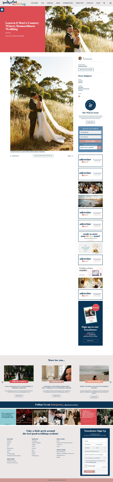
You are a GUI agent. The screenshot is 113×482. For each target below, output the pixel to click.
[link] (2, 10)
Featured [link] (34, 3)
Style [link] (33, 450)
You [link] (42, 3)
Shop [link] (98, 3)
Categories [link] (34, 441)
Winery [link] (80, 82)
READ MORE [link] (90, 122)
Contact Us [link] (59, 444)
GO (99, 147)
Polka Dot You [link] (56, 381)
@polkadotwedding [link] (71, 405)
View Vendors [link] (90, 141)
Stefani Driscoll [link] (82, 66)
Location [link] (34, 448)
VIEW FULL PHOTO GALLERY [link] (86, 69)
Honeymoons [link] (68, 3)
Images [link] (33, 444)
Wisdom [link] (50, 3)
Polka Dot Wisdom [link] (94, 381)
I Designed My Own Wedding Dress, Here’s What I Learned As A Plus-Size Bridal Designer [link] (56, 387)
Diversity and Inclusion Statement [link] (64, 442)
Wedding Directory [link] (11, 460)
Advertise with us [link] (61, 455)
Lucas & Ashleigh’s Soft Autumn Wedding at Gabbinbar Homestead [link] (19, 387)
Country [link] (80, 81)
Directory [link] (80, 3)
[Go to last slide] (2, 382)
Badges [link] (58, 457)
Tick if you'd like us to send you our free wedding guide (95, 461)
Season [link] (33, 453)
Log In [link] (58, 446)
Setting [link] (33, 452)
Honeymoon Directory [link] (12, 462)
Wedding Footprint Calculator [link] (14, 455)
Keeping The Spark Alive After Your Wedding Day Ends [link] (94, 387)
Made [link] (58, 3)
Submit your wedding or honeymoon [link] (65, 453)
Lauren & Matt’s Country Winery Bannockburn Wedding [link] (27, 151)
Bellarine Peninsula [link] (83, 89)
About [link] (58, 441)
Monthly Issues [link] (35, 455)
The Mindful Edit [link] (11, 453)
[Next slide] (110, 382)
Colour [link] (33, 446)
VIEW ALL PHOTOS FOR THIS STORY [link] (43, 155)
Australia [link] (80, 87)
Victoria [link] (80, 90)
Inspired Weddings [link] (18, 36)
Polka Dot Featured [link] (19, 381)
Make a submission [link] (61, 451)
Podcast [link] (90, 3)
